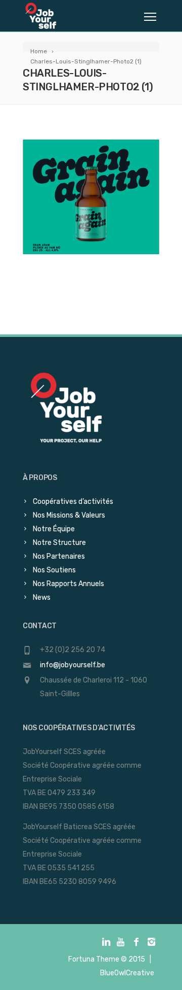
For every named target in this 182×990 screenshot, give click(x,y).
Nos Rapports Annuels (68, 583)
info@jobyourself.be (72, 665)
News (42, 597)
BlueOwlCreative (127, 973)
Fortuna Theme (93, 959)
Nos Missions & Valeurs (69, 515)
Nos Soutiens (54, 570)
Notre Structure (59, 542)
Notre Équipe (54, 529)
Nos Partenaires (59, 556)
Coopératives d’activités (73, 501)
